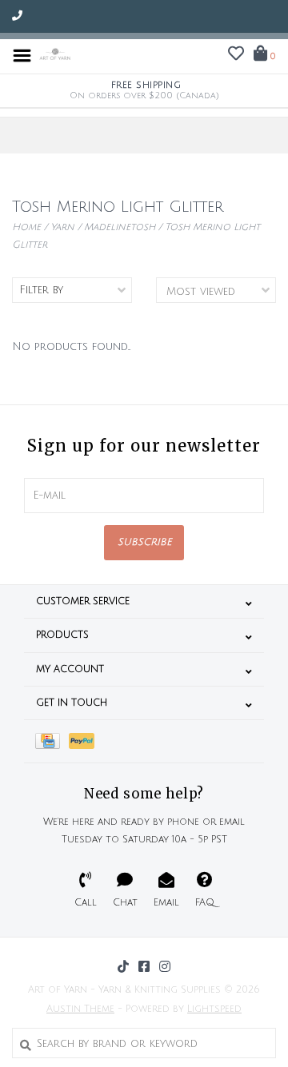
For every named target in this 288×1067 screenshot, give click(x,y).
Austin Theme (80, 1009)
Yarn (62, 227)
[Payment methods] (52, 741)
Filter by (41, 290)
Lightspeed (214, 1009)
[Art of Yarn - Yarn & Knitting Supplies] (55, 55)
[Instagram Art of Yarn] (165, 966)
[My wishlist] (236, 56)
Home (26, 227)
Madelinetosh (119, 227)
